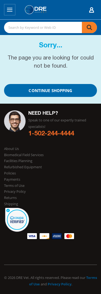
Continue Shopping (50, 90)
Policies (10, 173)
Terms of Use (14, 185)
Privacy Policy (15, 191)
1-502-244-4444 (51, 134)
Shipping (11, 203)
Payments (12, 179)
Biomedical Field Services (24, 154)
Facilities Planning (18, 160)
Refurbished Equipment (23, 166)
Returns (10, 197)
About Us (11, 148)
